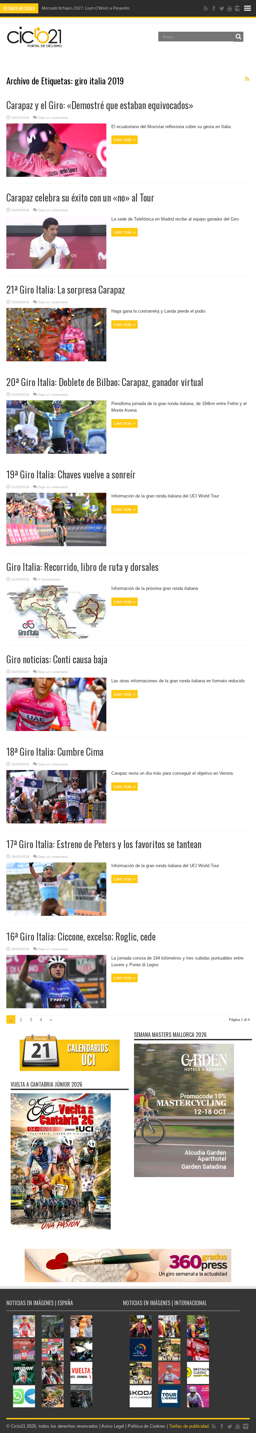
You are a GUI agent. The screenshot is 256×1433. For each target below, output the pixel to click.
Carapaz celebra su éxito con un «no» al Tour (80, 197)
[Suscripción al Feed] (247, 78)
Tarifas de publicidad (189, 1426)
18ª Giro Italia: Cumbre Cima (54, 751)
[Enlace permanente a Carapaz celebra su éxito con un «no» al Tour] (56, 267)
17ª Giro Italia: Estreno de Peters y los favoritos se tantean (103, 844)
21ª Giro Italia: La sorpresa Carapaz (65, 289)
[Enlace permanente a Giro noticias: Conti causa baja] (56, 729)
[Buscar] (238, 37)
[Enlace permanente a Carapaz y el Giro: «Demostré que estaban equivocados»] (56, 175)
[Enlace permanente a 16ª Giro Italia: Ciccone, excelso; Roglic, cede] (56, 1006)
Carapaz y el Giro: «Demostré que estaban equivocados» (99, 105)
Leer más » (124, 139)
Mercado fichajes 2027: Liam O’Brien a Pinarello (85, 8)
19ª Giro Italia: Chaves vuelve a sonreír (71, 474)
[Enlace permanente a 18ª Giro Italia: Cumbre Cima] (56, 821)
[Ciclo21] (34, 45)
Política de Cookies (146, 1426)
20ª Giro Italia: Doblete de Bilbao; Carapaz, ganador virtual (104, 382)
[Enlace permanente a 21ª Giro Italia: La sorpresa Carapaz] (56, 359)
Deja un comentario (53, 117)
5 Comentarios (49, 579)
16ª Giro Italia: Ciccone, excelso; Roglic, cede (81, 936)
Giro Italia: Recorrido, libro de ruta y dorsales (82, 567)
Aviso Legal (112, 1426)
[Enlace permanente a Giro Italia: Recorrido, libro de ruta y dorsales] (56, 637)
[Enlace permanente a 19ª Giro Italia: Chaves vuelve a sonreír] (56, 544)
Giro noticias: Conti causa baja (56, 659)
